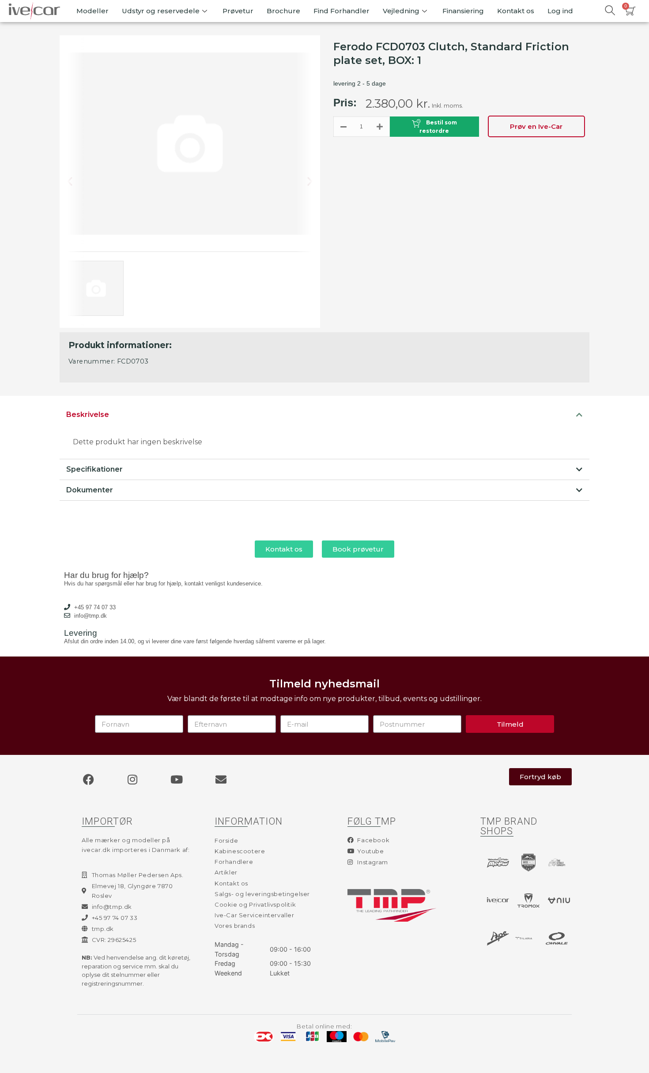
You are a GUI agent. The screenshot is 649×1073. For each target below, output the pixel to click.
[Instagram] (132, 779)
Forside (226, 840)
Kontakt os (515, 11)
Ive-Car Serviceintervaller (254, 915)
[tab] (324, 415)
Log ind (560, 11)
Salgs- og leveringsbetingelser (262, 893)
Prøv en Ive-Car (536, 126)
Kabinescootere (240, 851)
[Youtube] (177, 779)
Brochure (283, 11)
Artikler (226, 872)
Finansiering (463, 11)
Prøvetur (238, 11)
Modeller (92, 11)
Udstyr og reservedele (161, 11)
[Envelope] (221, 779)
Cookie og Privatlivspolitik (255, 904)
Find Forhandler (341, 11)
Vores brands (235, 925)
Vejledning (401, 11)
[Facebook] (88, 779)
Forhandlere (234, 861)
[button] (77, 182)
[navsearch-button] (610, 11)
